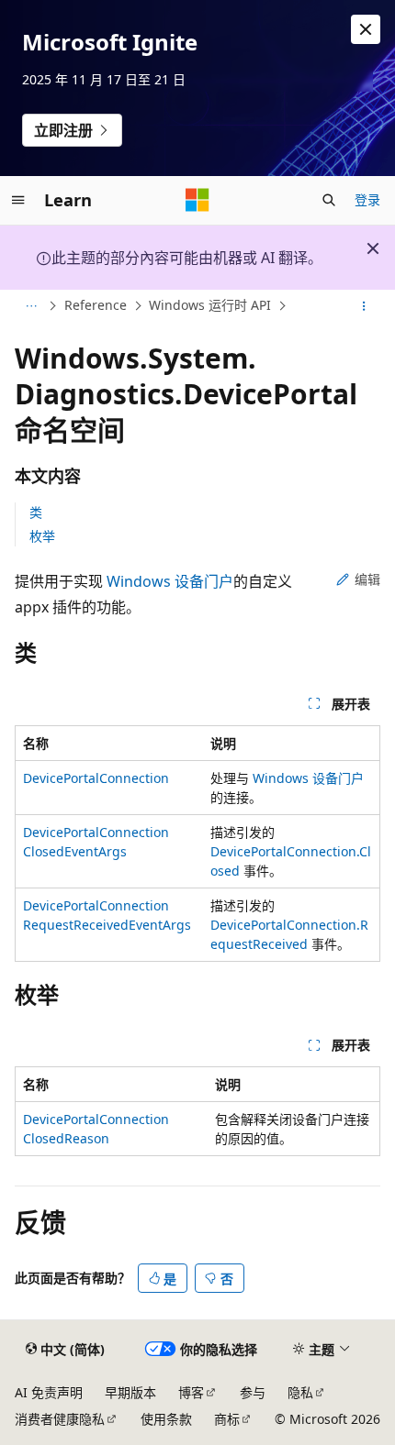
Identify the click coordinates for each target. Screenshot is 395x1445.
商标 (227, 1419)
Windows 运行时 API (210, 305)
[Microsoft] (197, 200)
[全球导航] (18, 199)
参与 (252, 1392)
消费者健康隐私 (60, 1419)
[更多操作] (364, 306)
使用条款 (166, 1419)
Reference (95, 305)
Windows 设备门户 (170, 581)
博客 (191, 1392)
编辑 (367, 579)
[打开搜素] (328, 199)
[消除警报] (365, 29)
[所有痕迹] (31, 306)
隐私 (300, 1392)
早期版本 (130, 1392)
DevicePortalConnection (96, 778)
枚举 (42, 536)
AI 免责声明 (49, 1392)
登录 (367, 199)
